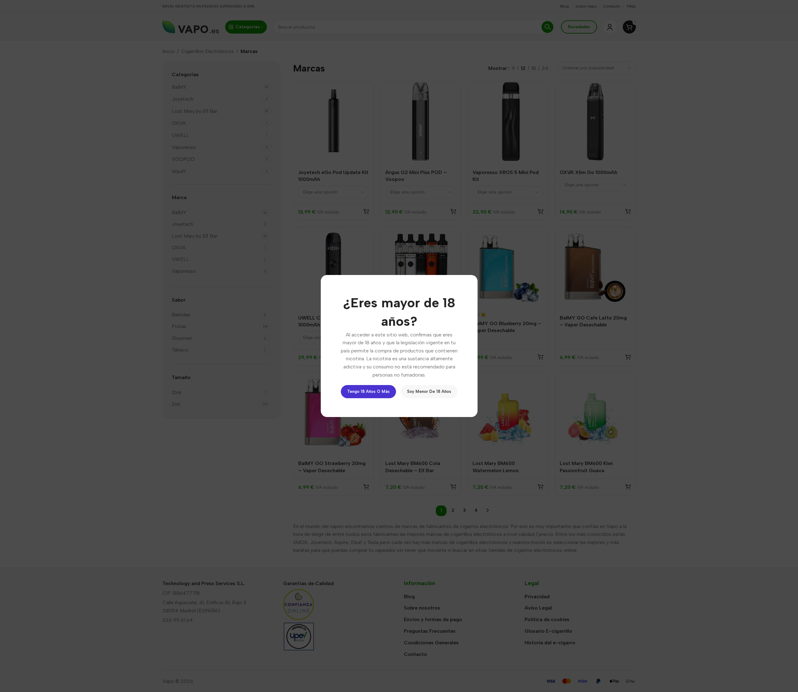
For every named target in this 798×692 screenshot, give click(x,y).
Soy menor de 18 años (429, 391)
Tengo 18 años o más (368, 391)
